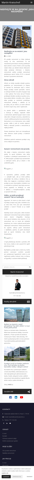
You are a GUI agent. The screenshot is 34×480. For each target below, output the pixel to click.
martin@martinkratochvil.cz (17, 417)
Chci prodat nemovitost (9, 450)
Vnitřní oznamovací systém (10, 441)
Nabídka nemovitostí (8, 453)
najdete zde (5, 473)
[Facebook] (10, 398)
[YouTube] (21, 398)
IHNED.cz (10, 384)
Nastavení (29, 476)
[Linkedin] (16, 398)
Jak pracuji (5, 465)
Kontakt (4, 436)
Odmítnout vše (17, 476)
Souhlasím (6, 476)
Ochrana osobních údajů (9, 438)
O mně (4, 433)
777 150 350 (13, 420)
